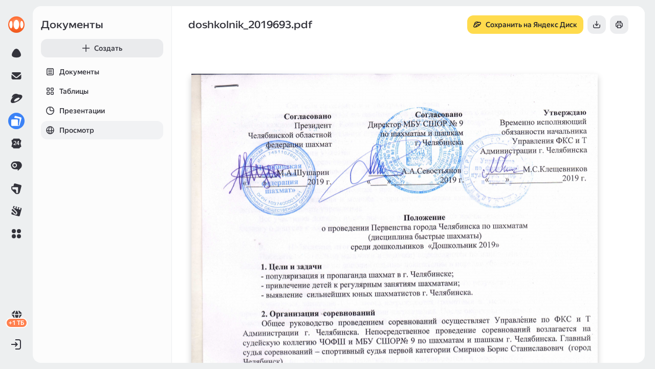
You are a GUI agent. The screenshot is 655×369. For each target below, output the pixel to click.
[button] (16, 233)
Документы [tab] (79, 72)
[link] (16, 24)
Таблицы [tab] (74, 91)
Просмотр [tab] (76, 130)
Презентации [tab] (82, 111)
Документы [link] (72, 24)
